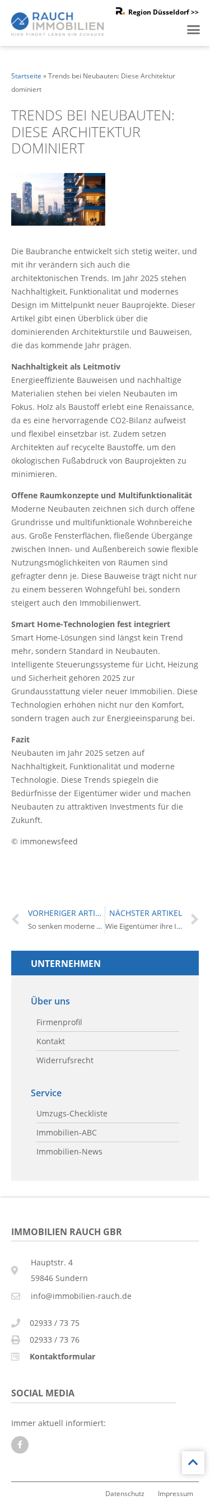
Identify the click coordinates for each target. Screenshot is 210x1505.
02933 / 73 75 (55, 1322)
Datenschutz (124, 1493)
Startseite (26, 75)
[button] (193, 29)
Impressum (175, 1493)
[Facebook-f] (20, 1444)
